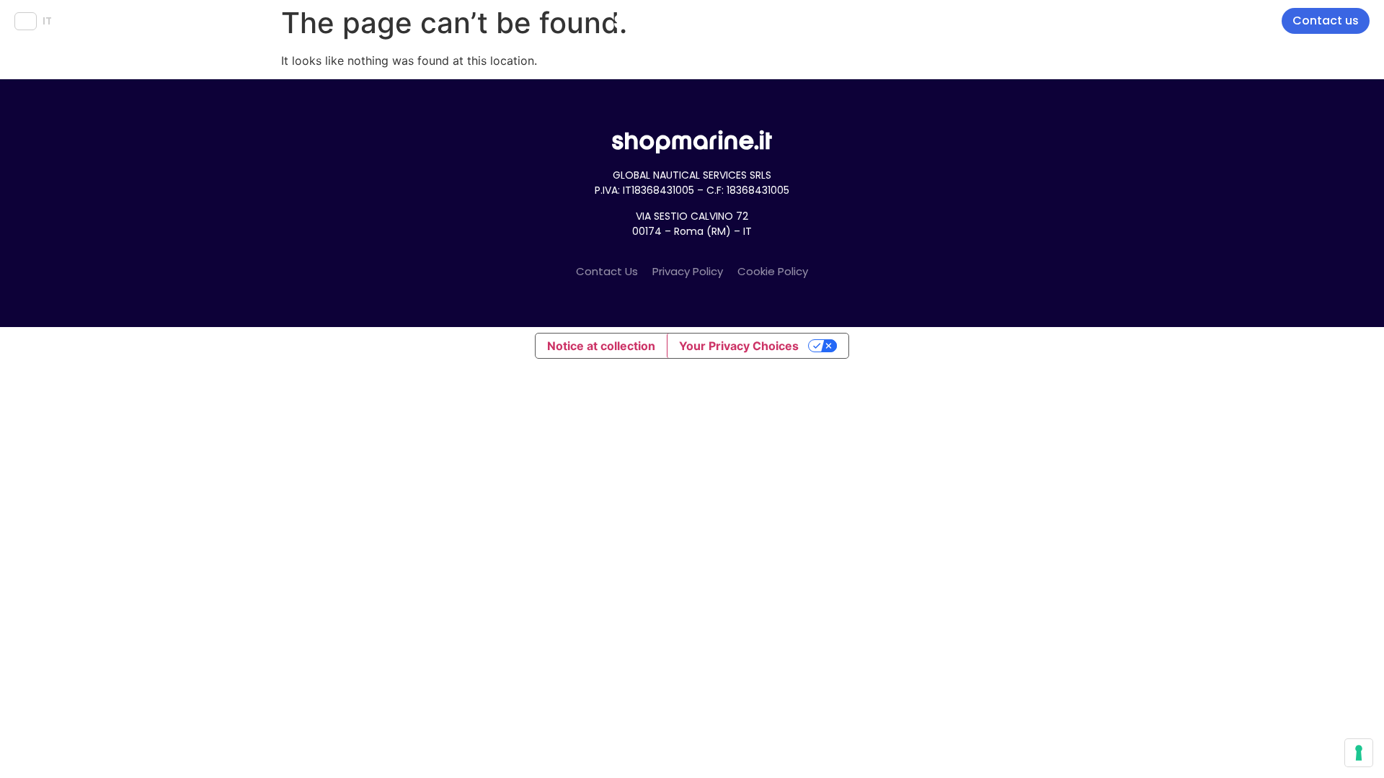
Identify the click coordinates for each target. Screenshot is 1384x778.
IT (47, 21)
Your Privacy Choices (739, 346)
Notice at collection (601, 346)
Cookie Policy (772, 271)
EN (25, 21)
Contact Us (607, 271)
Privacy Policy (687, 271)
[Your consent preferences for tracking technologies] (1358, 752)
